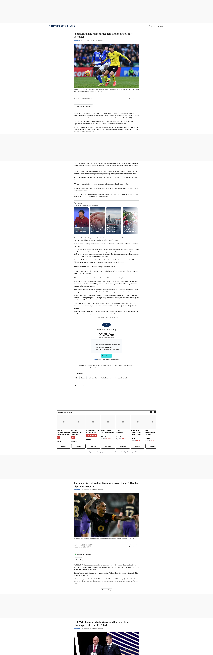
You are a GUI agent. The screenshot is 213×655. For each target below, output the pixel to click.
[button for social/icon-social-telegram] (129, 98)
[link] (62, 26)
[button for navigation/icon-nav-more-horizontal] (137, 98)
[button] (151, 26)
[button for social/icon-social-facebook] (133, 98)
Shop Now (63, 446)
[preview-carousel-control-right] (136, 220)
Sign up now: (77, 40)
